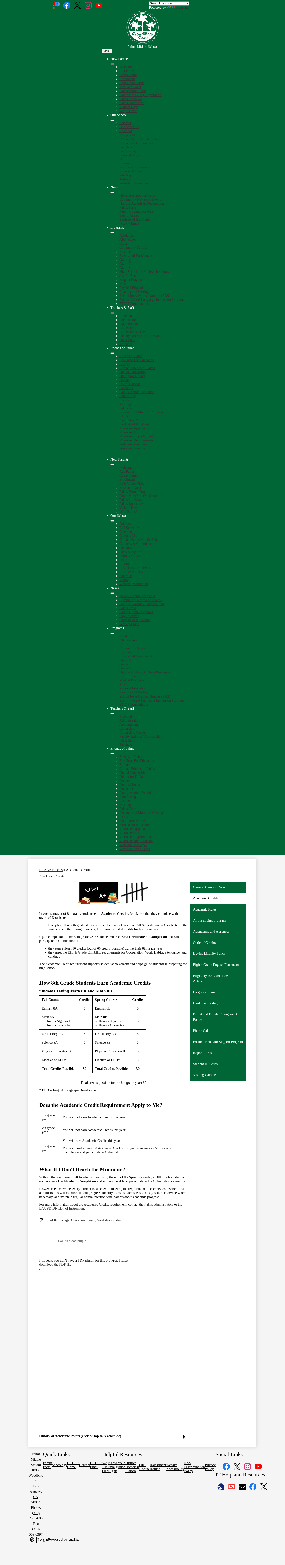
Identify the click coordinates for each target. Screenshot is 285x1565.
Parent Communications (136, 211)
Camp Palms (128, 75)
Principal (125, 316)
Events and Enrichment (135, 255)
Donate (124, 380)
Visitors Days (128, 107)
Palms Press (127, 207)
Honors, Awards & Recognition (141, 203)
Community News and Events (140, 199)
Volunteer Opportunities (136, 436)
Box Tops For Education (136, 360)
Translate (182, 7)
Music (123, 284)
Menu (106, 51)
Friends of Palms (131, 356)
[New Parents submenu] (112, 64)
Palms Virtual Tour (132, 91)
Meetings (125, 404)
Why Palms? (128, 111)
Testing (124, 179)
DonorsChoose (129, 384)
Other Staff (127, 340)
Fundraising (127, 396)
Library (124, 163)
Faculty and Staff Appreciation (140, 336)
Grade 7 (125, 263)
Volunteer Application (134, 428)
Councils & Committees (136, 143)
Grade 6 (125, 259)
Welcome (125, 67)
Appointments (129, 324)
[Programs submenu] (112, 232)
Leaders (124, 400)
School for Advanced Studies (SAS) (144, 296)
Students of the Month (135, 219)
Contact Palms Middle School (140, 139)
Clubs (123, 243)
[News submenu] (112, 192)
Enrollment (127, 79)
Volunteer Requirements (136, 440)
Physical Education (132, 288)
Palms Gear (127, 408)
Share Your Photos (132, 420)
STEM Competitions (134, 304)
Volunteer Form (130, 432)
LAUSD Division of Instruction (61, 1208)
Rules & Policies (131, 171)
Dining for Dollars (132, 376)
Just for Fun (127, 275)
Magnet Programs (131, 280)
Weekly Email (129, 223)
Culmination (66, 941)
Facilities (125, 147)
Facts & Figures (130, 151)
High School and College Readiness (144, 271)
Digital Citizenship (132, 372)
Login (38, 1540)
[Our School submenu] (112, 120)
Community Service (133, 247)
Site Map (125, 175)
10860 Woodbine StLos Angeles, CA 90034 (35, 1486)
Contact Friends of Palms (137, 368)
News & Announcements (137, 195)
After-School (128, 239)
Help (122, 159)
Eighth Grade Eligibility (84, 952)
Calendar (125, 131)
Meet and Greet (130, 87)
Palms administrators (158, 1204)
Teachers (125, 344)
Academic (126, 235)
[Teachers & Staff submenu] (112, 313)
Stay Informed (129, 215)
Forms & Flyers (130, 155)
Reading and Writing (134, 292)
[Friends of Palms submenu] (112, 353)
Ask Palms (126, 71)
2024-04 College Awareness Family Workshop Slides (83, 1220)
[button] (112, 464)
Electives (125, 251)
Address (125, 123)
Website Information (133, 183)
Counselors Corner (132, 332)
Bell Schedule (129, 127)
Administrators (129, 320)
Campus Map (128, 135)
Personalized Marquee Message (141, 412)
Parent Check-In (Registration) (140, 95)
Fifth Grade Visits (131, 83)
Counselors (127, 328)
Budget (124, 364)
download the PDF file (55, 1264)
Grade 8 (125, 267)
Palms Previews (130, 99)
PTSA (123, 416)
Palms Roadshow (131, 103)
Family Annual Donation (136, 392)
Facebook (126, 388)
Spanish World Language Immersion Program (151, 300)
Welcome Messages (133, 444)
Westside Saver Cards (134, 448)
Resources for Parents (134, 167)
